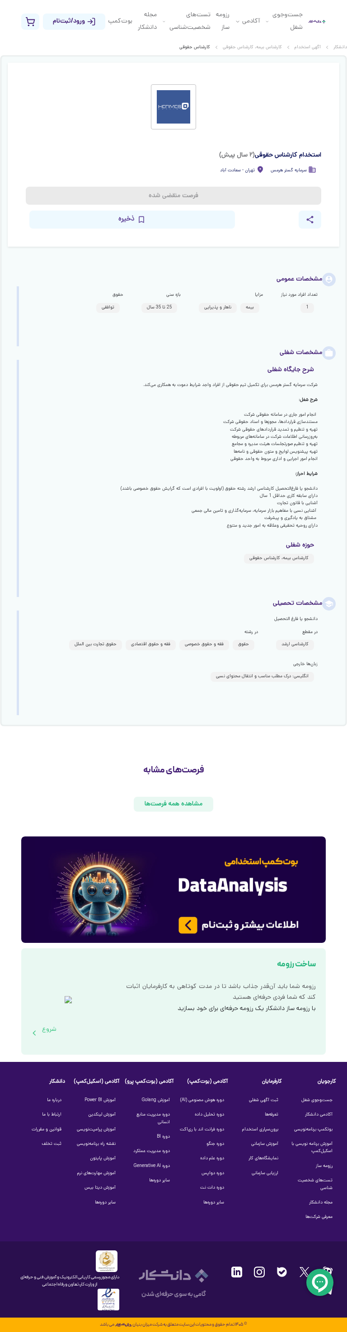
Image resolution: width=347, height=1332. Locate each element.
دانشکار (340, 47)
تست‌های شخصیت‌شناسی (190, 21)
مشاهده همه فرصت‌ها (173, 804)
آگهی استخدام (308, 47)
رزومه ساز (223, 21)
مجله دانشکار (147, 21)
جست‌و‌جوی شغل (287, 21)
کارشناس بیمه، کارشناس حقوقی (252, 47)
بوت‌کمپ (120, 21)
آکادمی (251, 21)
